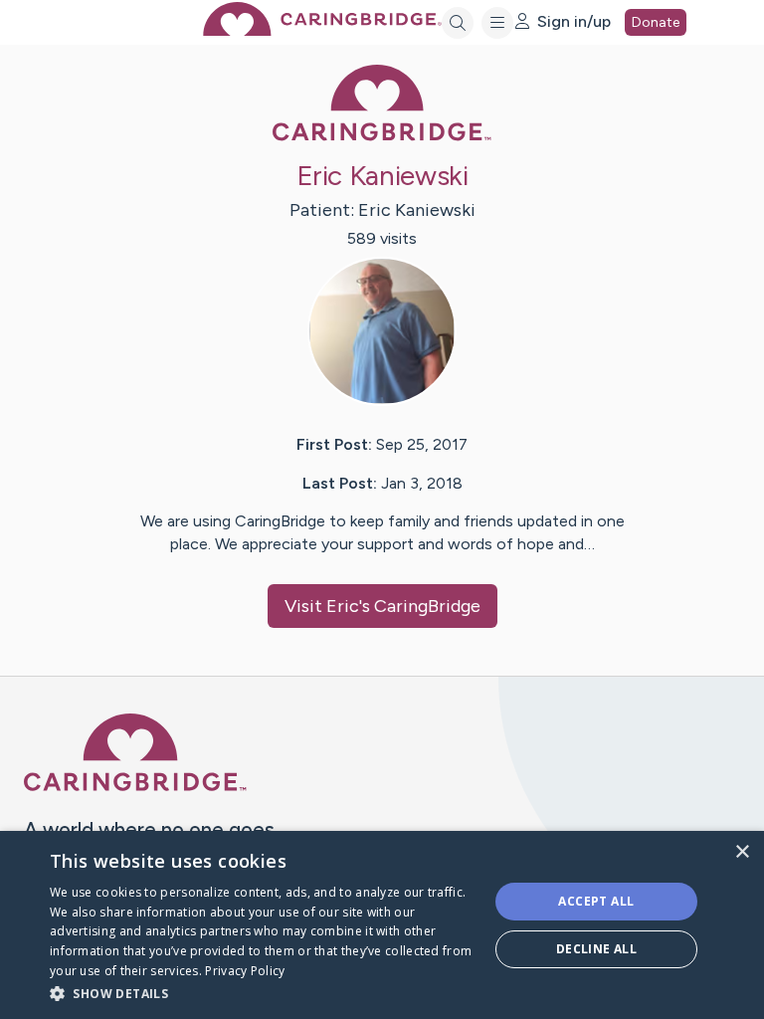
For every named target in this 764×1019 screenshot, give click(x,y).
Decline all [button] (596, 948)
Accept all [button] (596, 901)
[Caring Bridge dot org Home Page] (322, 30)
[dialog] (382, 925)
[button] (263, 992)
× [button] (741, 852)
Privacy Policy (245, 970)
